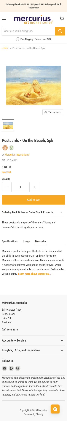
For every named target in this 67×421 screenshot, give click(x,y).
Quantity (6, 179)
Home (5, 48)
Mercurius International (17, 154)
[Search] (60, 31)
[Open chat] (55, 409)
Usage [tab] (26, 241)
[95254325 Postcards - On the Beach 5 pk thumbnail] (8, 126)
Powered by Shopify (33, 414)
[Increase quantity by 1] (34, 187)
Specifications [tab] (10, 241)
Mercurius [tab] (40, 241)
